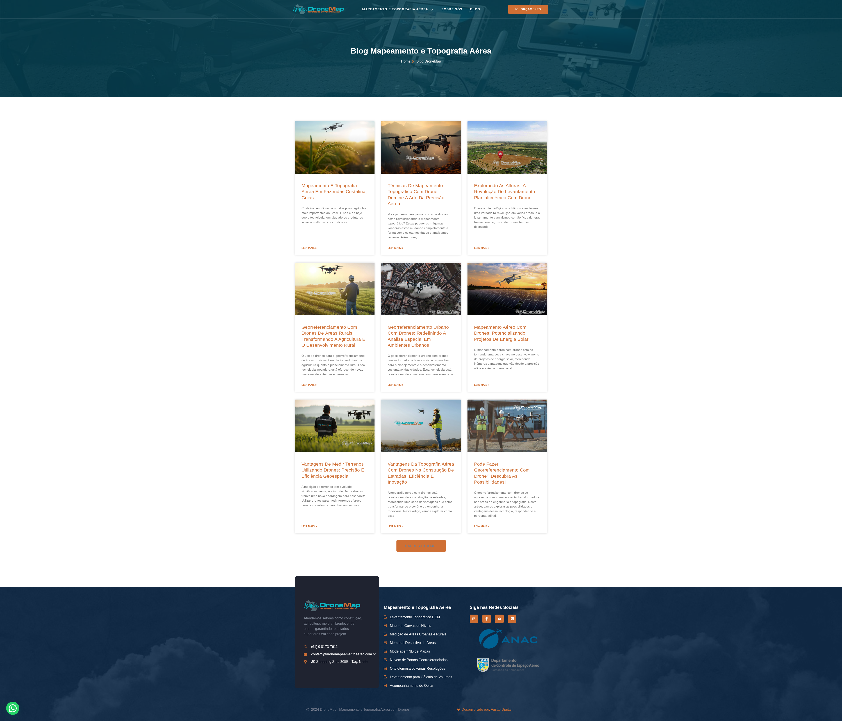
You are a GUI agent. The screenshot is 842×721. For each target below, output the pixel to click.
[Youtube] (499, 619)
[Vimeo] (512, 619)
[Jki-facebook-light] (486, 619)
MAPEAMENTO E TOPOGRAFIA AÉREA (395, 9)
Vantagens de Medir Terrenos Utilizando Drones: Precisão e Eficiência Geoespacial (332, 470)
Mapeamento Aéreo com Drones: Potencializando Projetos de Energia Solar (501, 333)
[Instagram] (474, 619)
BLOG (475, 9)
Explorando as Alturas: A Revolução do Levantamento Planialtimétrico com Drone (504, 191)
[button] (421, 546)
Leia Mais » (309, 247)
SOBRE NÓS (451, 9)
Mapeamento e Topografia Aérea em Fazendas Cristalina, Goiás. (334, 191)
